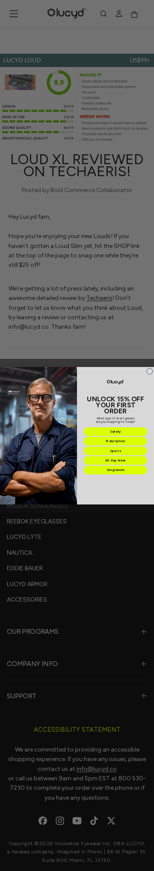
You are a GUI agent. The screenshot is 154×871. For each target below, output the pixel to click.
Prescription (116, 441)
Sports (115, 450)
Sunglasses (115, 470)
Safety (115, 432)
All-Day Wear (115, 460)
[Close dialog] (150, 371)
